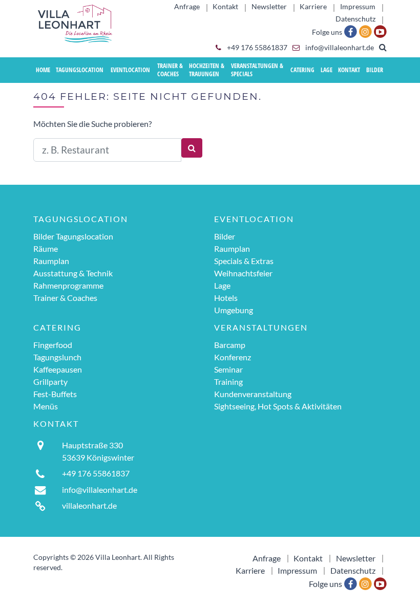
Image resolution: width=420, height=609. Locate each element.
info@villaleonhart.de (339, 48)
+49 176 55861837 (256, 48)
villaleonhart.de (89, 505)
